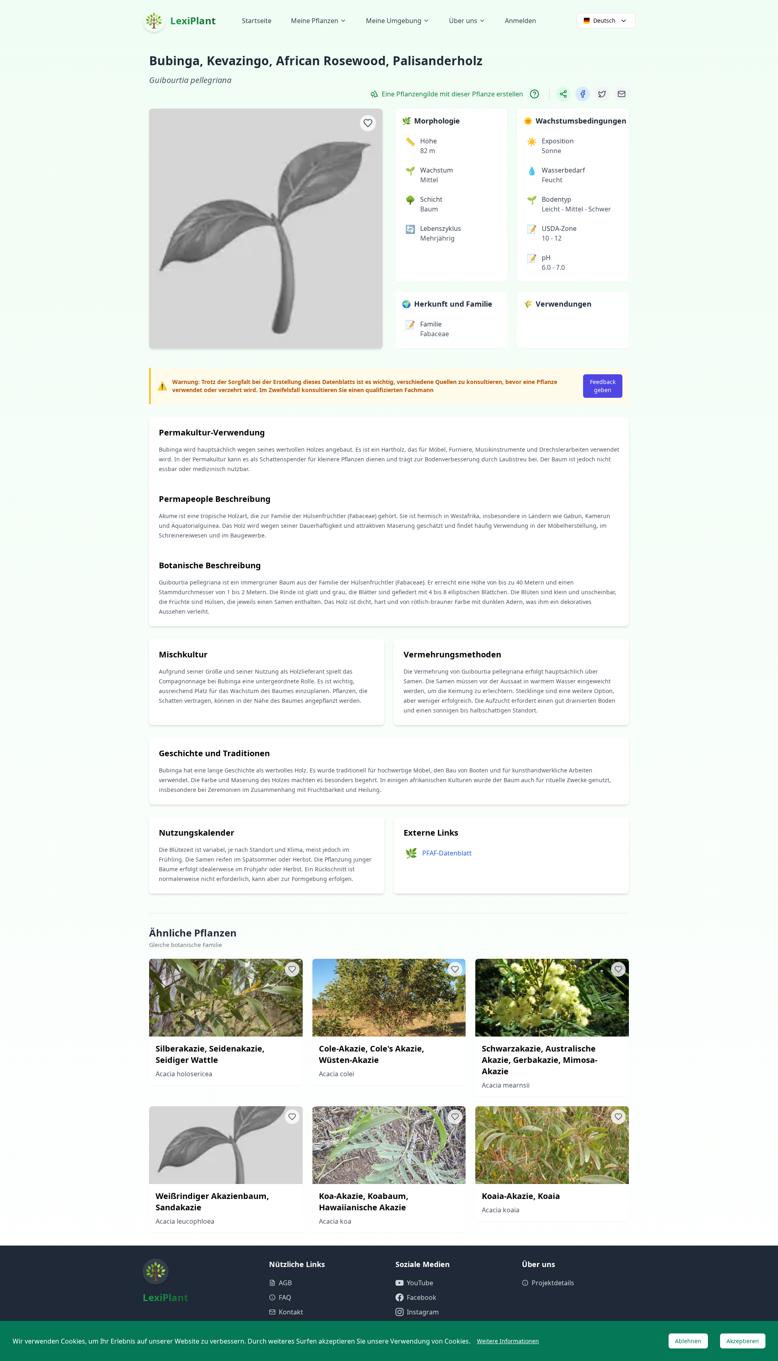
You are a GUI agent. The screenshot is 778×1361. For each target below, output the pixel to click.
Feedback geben (603, 386)
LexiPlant (193, 20)
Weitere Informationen (508, 1341)
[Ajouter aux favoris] (368, 123)
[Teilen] (563, 94)
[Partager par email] (621, 94)
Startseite (256, 20)
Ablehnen (688, 1341)
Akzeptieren (743, 1341)
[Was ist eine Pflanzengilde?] (534, 94)
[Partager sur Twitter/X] (602, 94)
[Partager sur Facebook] (582, 94)
